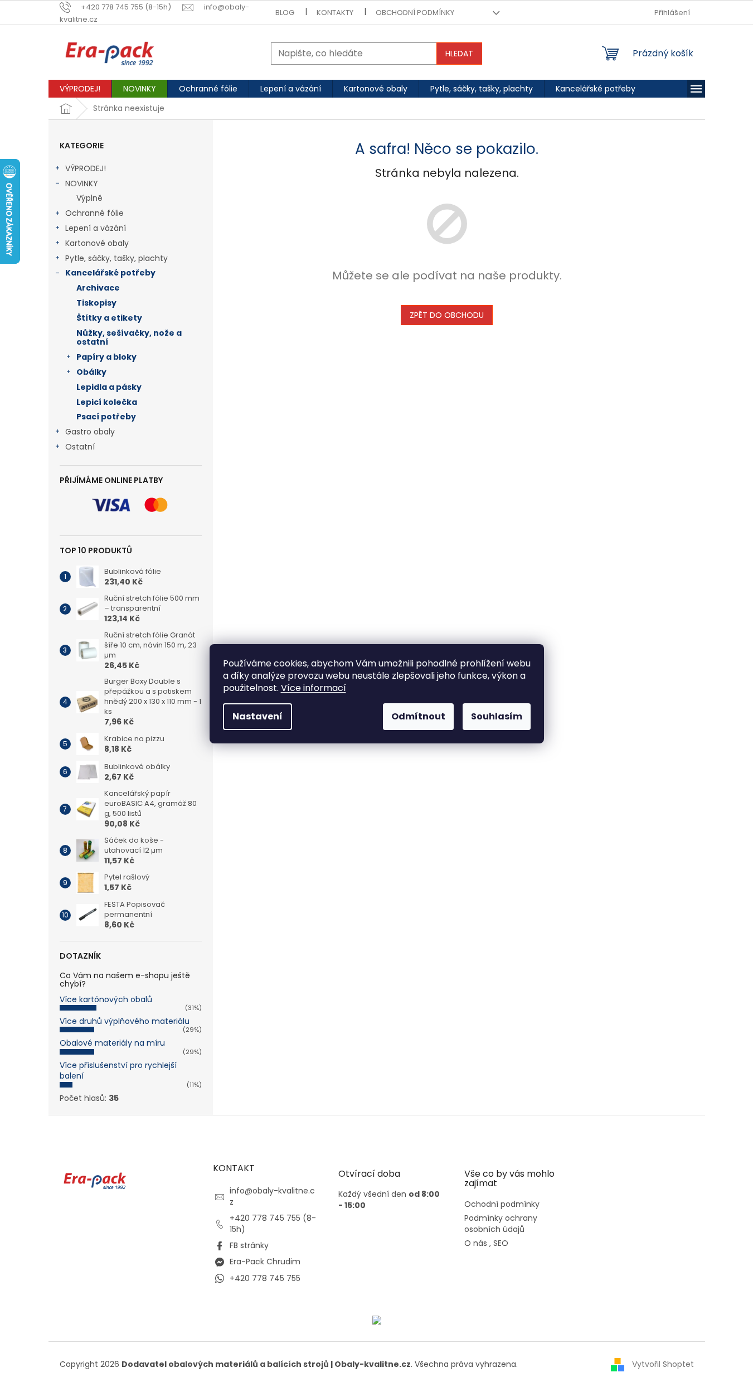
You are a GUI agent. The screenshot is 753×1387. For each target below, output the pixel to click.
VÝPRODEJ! (85, 168)
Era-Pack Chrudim (265, 1261)
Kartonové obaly (97, 243)
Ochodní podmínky (502, 1204)
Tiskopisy (96, 302)
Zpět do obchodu (447, 315)
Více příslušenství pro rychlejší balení (118, 1070)
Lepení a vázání (95, 228)
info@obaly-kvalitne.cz (272, 1196)
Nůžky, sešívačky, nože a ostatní (129, 337)
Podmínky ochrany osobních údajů (500, 1223)
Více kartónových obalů (106, 999)
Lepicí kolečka (106, 402)
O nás (475, 1243)
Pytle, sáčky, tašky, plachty (116, 258)
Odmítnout (418, 716)
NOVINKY (81, 183)
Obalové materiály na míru (112, 1042)
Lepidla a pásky (109, 387)
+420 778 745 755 (265, 1278)
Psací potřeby (106, 416)
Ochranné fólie (94, 213)
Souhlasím (496, 716)
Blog (284, 12)
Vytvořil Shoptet (663, 1364)
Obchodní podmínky (415, 12)
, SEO (498, 1243)
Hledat (459, 53)
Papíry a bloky (106, 357)
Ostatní (80, 446)
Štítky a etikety (109, 317)
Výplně (89, 198)
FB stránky (249, 1245)
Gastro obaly (90, 431)
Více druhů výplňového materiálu (125, 1021)
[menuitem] (79, 89)
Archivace (98, 287)
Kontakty (335, 12)
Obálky (91, 372)
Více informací (313, 688)
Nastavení (257, 716)
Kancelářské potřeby (110, 272)
